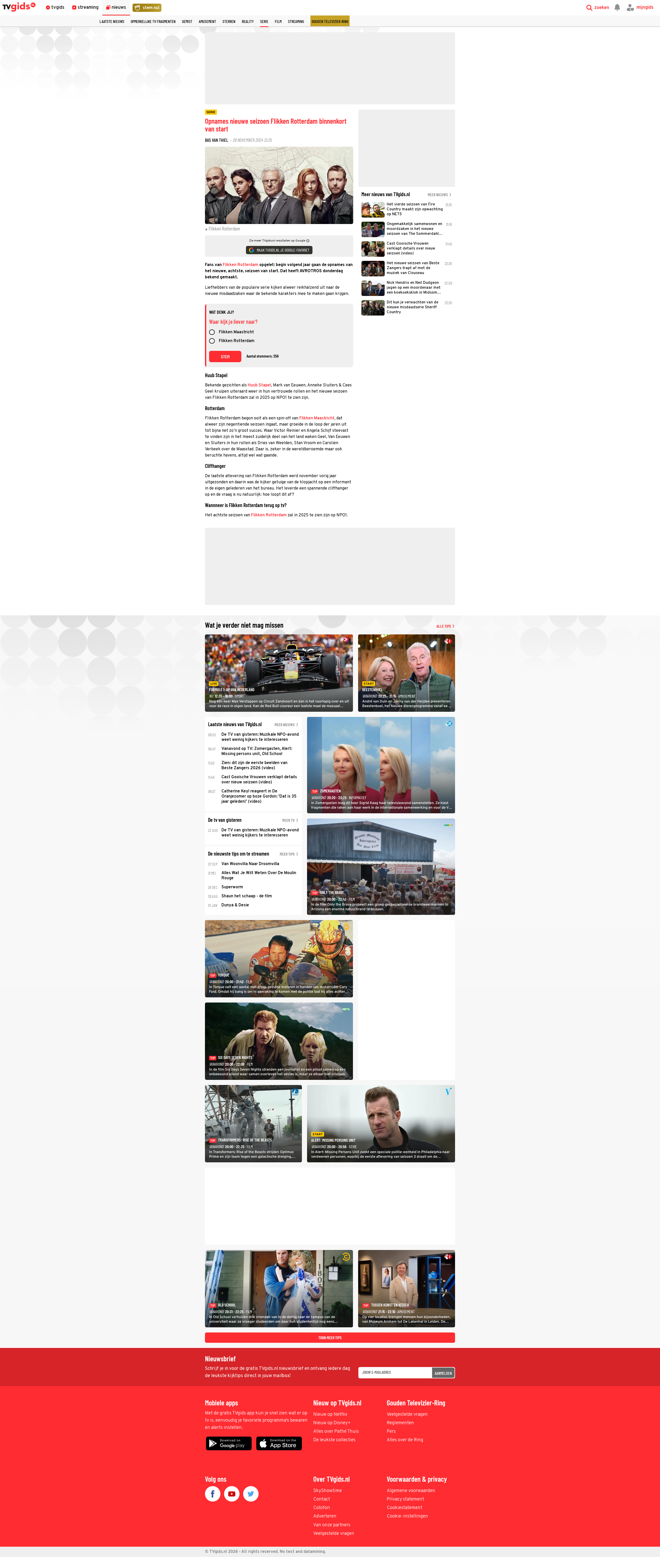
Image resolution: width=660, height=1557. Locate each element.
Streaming (296, 21)
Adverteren (324, 1516)
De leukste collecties (334, 1440)
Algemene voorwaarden (411, 1491)
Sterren (228, 21)
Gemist (187, 21)
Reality (248, 21)
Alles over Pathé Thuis (336, 1432)
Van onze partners (331, 1525)
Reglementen (400, 1423)
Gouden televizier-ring (330, 21)
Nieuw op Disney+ (332, 1423)
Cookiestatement (404, 1508)
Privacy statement (405, 1499)
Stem (225, 356)
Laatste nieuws (112, 21)
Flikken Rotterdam (240, 265)
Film (278, 21)
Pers (391, 1432)
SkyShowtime (327, 1491)
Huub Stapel (259, 385)
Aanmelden (443, 1373)
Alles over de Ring (405, 1440)
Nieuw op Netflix (330, 1415)
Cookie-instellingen (407, 1516)
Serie (264, 21)
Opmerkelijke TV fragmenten (153, 21)
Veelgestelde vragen (407, 1415)
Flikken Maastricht (236, 332)
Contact (321, 1499)
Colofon (321, 1508)
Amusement (207, 21)
